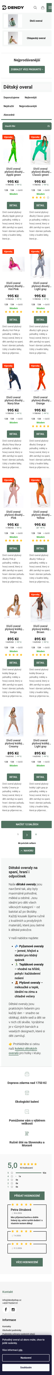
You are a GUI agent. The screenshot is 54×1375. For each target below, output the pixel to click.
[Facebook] (5, 1309)
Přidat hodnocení (27, 1195)
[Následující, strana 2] (27, 835)
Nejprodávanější (28, 106)
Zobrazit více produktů (26, 69)
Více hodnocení (27, 1262)
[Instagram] (13, 1309)
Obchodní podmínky (11, 1330)
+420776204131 (10, 1303)
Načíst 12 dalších (27, 824)
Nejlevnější (31, 97)
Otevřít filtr (10, 126)
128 (6, 190)
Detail (13, 205)
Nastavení (26, 1357)
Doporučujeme (11, 97)
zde (20, 1350)
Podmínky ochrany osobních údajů (18, 1334)
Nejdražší (9, 106)
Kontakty (6, 1326)
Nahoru (28, 850)
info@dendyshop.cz (11, 1300)
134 (12, 190)
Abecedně (9, 114)
